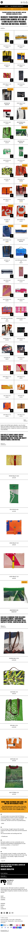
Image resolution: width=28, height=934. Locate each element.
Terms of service (4, 921)
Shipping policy (11, 921)
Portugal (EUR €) (4, 930)
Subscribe (3, 876)
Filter (2, 28)
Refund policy (18, 919)
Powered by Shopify (4, 919)
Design (2, 905)
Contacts (3, 909)
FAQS (2, 907)
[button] (24, 2)
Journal (3, 899)
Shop (2, 896)
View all (3, 444)
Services (3, 898)
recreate (6, 917)
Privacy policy (12, 919)
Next (25, 420)
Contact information (19, 921)
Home (6, 6)
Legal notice (3, 922)
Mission (3, 903)
